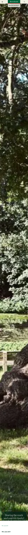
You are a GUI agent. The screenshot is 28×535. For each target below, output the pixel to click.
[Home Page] (14, 1)
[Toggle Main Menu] (3, 2)
